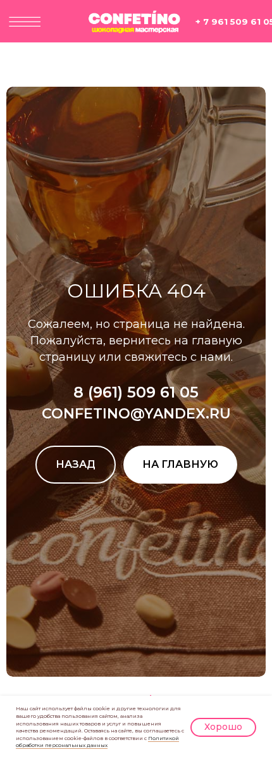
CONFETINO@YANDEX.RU (136, 498)
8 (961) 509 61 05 (136, 477)
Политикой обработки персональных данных (97, 742)
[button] (24, 21)
